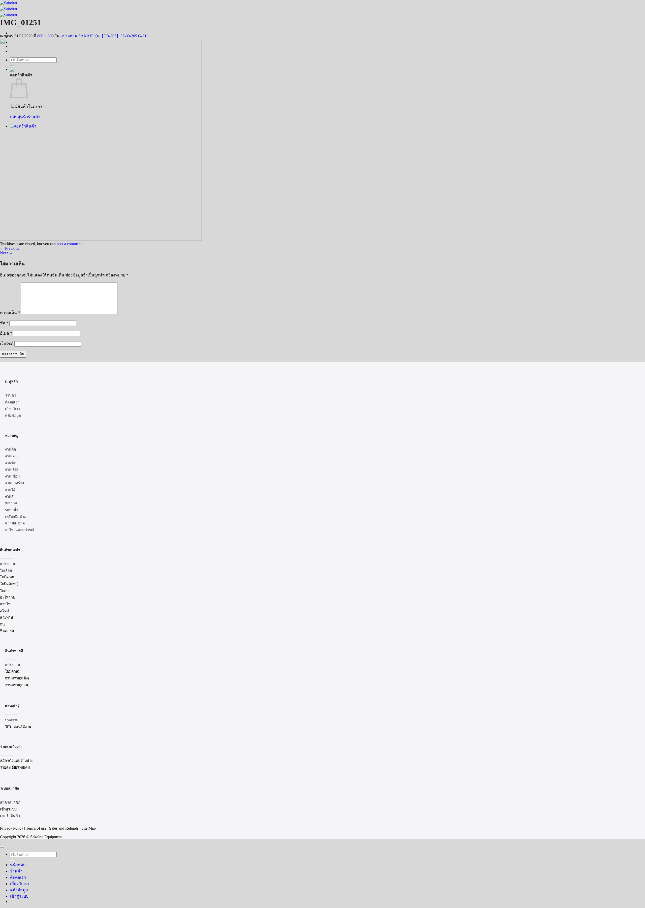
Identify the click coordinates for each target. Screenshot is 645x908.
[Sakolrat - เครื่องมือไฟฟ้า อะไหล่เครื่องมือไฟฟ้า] (8, 9)
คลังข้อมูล (19, 890)
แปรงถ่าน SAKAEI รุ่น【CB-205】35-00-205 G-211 (104, 36)
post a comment (69, 244)
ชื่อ (4, 323)
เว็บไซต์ (6, 343)
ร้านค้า (16, 871)
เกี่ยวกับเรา (19, 884)
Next (6, 253)
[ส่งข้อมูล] (12, 860)
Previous (9, 248)
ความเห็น (10, 312)
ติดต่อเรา (18, 877)
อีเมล (6, 333)
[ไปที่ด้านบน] (2, 847)
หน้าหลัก (18, 865)
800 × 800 (45, 36)
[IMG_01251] (101, 239)
